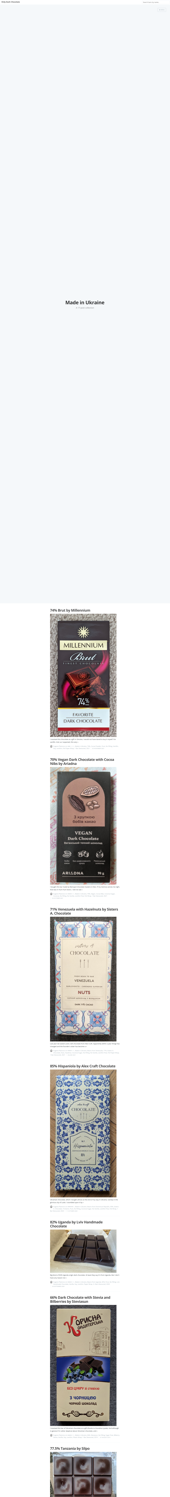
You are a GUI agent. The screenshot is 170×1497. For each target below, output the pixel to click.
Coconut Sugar (110, 894)
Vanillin (115, 746)
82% (103, 1282)
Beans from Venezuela (95, 1051)
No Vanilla (70, 896)
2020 (62, 1211)
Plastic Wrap (77, 1437)
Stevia (55, 1437)
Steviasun (94, 1435)
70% (88, 894)
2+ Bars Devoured (99, 1284)
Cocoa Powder (96, 746)
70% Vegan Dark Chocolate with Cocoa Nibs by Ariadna (82, 761)
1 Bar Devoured (80, 748)
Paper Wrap (88, 1284)
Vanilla (71, 1284)
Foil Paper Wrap (68, 748)
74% (88, 746)
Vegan (93, 894)
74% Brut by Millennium (70, 610)
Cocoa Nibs (100, 894)
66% (88, 1435)
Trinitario (66, 1209)
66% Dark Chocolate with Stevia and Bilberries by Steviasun (80, 1299)
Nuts (62, 1053)
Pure (103, 746)
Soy (54, 748)
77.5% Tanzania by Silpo (70, 1448)
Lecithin (59, 748)
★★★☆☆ (71, 894)
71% (105, 1051)
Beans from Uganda (94, 1282)
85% (111, 1207)
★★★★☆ (71, 1207)
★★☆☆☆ (71, 746)
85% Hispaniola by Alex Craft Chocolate (82, 1066)
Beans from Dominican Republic (98, 1207)
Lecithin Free (79, 896)
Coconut (56, 896)
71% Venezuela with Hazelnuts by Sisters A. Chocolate (84, 911)
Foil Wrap (88, 896)
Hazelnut (68, 1053)
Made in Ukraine (80, 746)
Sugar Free (109, 1435)
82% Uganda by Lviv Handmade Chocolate (76, 1224)
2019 (96, 1437)
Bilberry (116, 1435)
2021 (88, 748)
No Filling (109, 746)
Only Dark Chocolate (10, 2)
